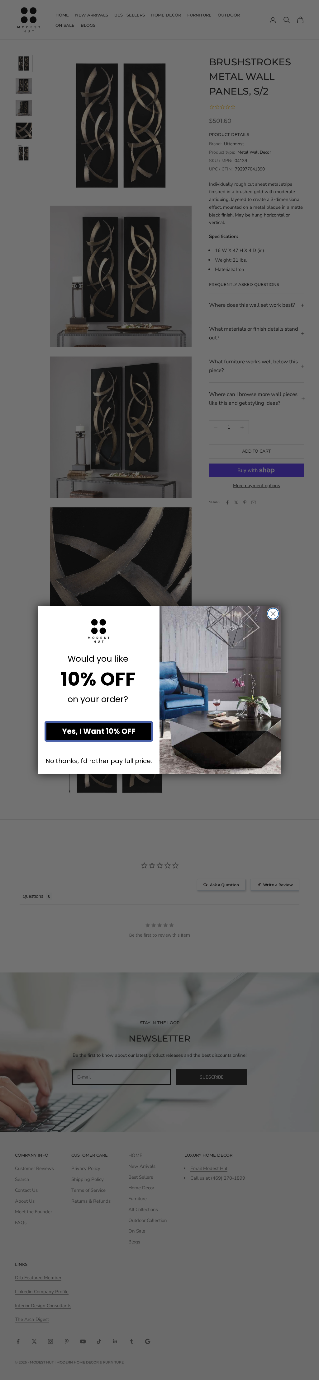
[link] (98, 631)
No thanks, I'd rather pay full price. (98, 761)
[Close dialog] (273, 613)
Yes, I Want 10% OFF (99, 731)
